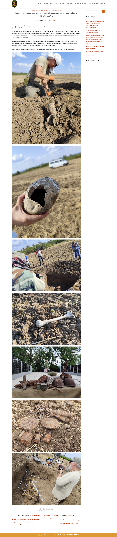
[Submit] (103, 11)
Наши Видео (102, 4)
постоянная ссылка (70, 515)
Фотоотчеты (58, 10)
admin (54, 20)
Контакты (95, 4)
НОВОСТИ (77, 4)
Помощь (89, 4)
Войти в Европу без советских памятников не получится (93, 31)
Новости (44, 10)
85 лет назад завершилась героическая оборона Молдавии (95, 47)
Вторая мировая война (37, 10)
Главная (40, 4)
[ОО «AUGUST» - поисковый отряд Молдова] (14, 4)
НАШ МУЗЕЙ (69, 4)
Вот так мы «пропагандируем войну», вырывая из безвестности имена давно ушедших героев (95, 53)
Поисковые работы (50, 10)
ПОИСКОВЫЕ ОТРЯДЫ (48, 4)
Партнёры (83, 4)
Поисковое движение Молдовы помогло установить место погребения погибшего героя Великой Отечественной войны (95, 24)
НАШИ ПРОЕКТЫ (60, 4)
